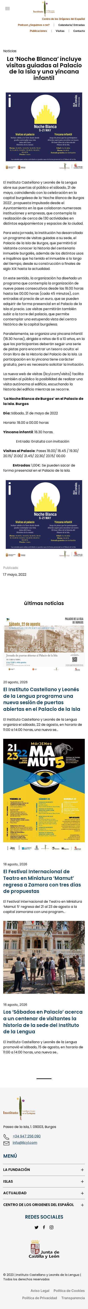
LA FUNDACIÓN (16, 1169)
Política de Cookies (69, 1290)
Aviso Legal (40, 1290)
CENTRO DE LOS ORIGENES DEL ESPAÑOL (38, 1204)
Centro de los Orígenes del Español (63, 19)
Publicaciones (38, 30)
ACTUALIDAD (14, 1193)
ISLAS (8, 1181)
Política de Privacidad (39, 1298)
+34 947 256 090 (27, 1136)
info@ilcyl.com (25, 1142)
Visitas (60, 30)
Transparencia (73, 1298)
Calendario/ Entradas (71, 25)
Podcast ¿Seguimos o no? (34, 25)
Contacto (79, 30)
